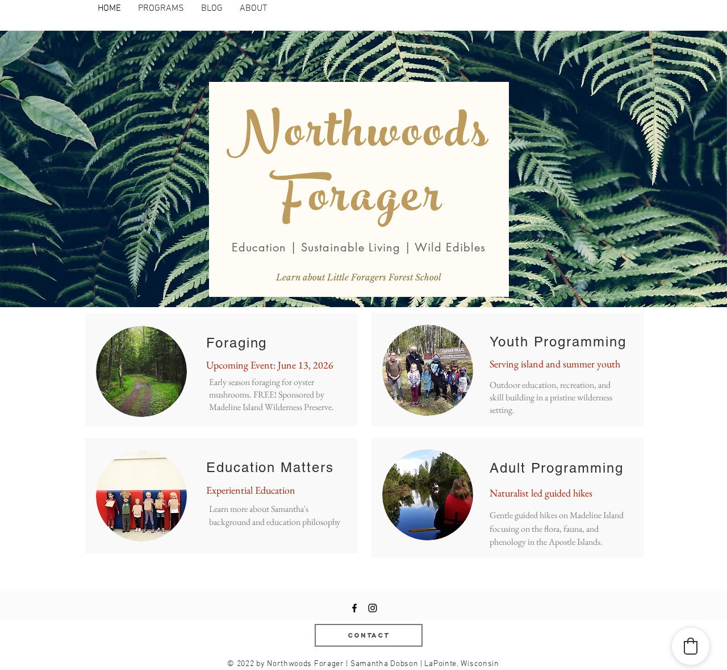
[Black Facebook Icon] (354, 608)
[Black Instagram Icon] (372, 608)
